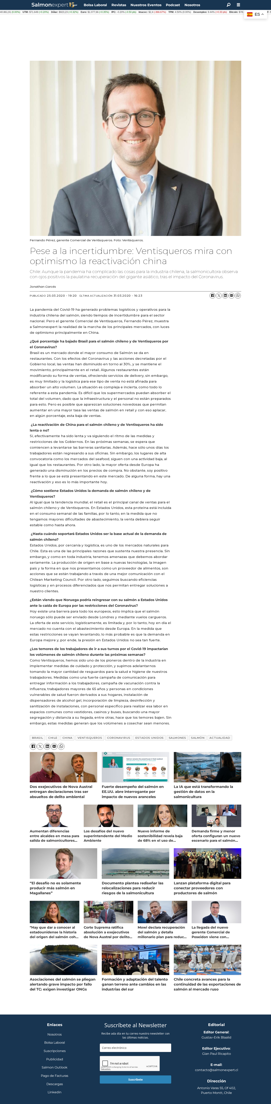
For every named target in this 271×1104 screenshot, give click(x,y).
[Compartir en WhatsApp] (238, 296)
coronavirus (118, 737)
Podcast (173, 5)
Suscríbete (135, 1079)
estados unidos (149, 737)
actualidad (219, 737)
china (67, 737)
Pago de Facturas (54, 1076)
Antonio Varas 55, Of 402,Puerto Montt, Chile (216, 1090)
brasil (37, 737)
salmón (197, 737)
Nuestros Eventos (146, 5)
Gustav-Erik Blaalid (216, 1037)
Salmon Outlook (54, 1067)
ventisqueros (90, 737)
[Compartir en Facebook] (212, 296)
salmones (177, 737)
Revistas (118, 5)
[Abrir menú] (238, 5)
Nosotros (192, 5)
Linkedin (55, 1092)
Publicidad (54, 1059)
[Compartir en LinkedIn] (225, 296)
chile (52, 737)
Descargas (54, 1084)
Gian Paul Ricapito (216, 1054)
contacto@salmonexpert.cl (216, 1070)
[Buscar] (229, 5)
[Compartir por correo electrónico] (231, 296)
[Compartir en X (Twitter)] (219, 296)
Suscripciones (55, 1051)
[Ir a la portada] (54, 5)
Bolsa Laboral (95, 5)
